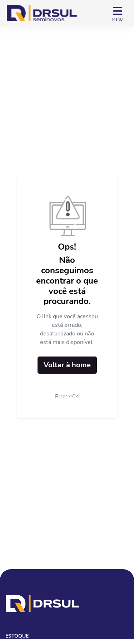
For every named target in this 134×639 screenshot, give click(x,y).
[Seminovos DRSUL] (42, 13)
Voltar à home (67, 365)
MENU (117, 19)
